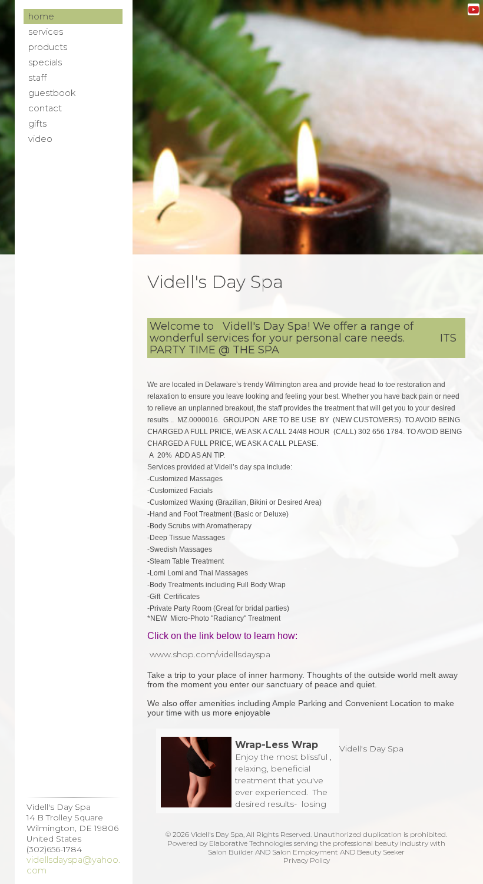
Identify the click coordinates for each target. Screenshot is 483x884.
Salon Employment (305, 851)
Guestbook (51, 93)
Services (45, 32)
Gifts (37, 123)
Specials (45, 62)
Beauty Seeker (381, 851)
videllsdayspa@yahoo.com (73, 865)
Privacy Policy (306, 860)
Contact (45, 108)
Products (47, 47)
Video (40, 139)
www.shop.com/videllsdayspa (210, 654)
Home (41, 16)
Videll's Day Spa (371, 748)
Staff (37, 77)
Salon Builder (230, 851)
